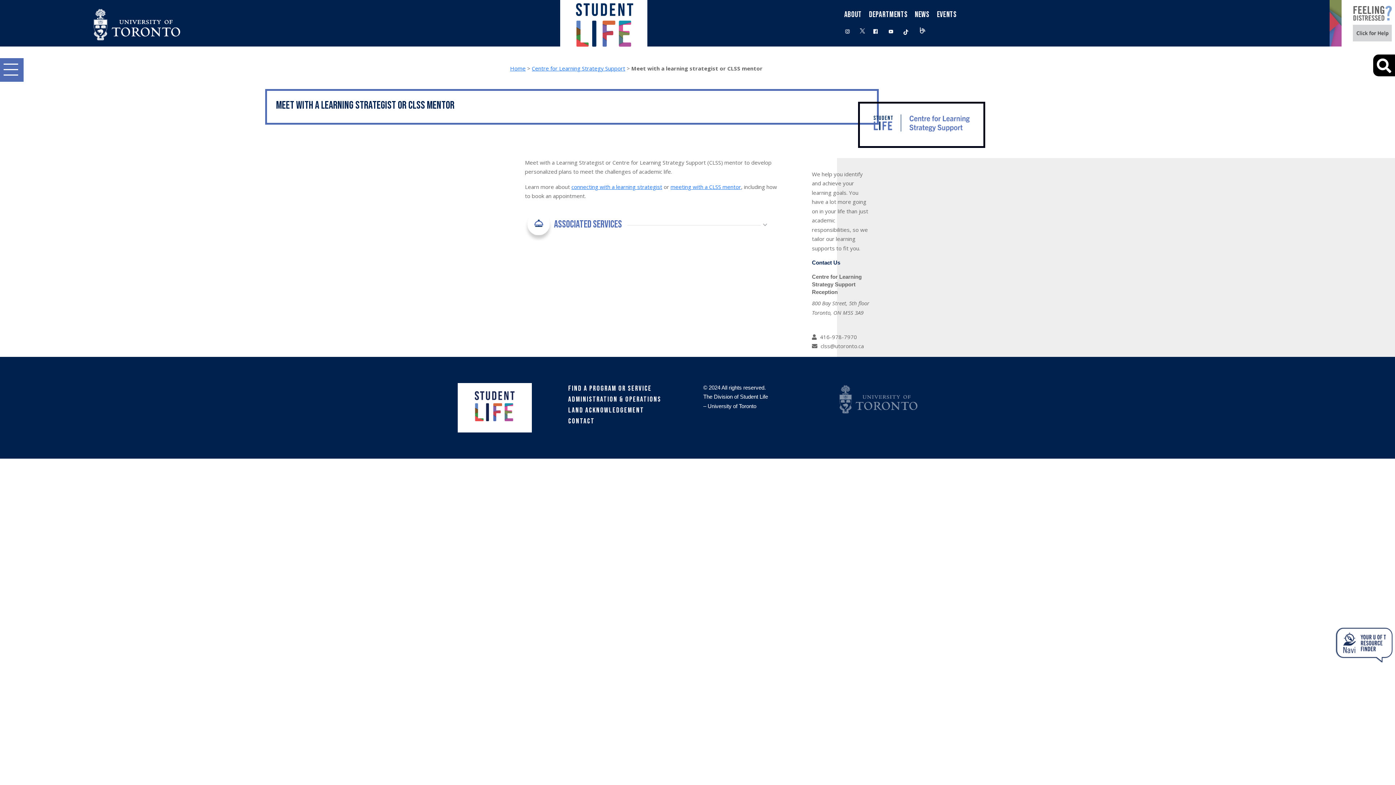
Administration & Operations (614, 399)
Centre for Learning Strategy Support (578, 68)
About (853, 15)
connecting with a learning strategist (616, 186)
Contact (581, 421)
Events (947, 15)
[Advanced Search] (1384, 65)
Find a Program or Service (610, 388)
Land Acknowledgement (606, 410)
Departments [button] (888, 15)
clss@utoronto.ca (842, 346)
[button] (12, 70)
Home (518, 68)
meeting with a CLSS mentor (706, 186)
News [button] (922, 15)
